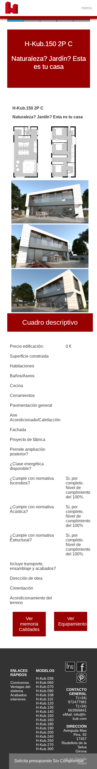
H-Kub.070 (45, 687)
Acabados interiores (18, 697)
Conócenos (19, 682)
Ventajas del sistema (20, 689)
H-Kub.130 (45, 707)
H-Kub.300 (45, 749)
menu (86, 8)
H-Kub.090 (45, 691)
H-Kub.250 (45, 740)
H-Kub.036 (45, 678)
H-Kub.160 (45, 720)
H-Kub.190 (45, 728)
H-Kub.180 (45, 724)
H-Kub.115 (44, 699)
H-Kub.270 (45, 745)
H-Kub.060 (45, 682)
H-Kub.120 (45, 703)
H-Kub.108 (45, 695)
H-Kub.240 (45, 736)
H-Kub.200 (45, 732)
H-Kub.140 (45, 711)
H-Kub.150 (45, 716)
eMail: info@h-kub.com (75, 716)
